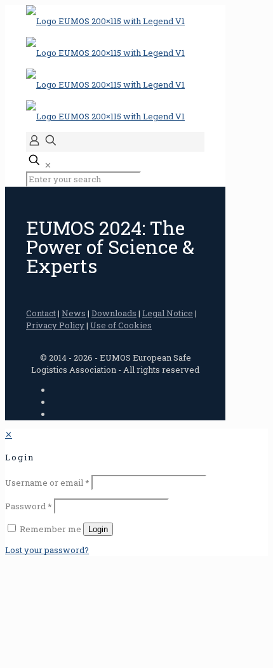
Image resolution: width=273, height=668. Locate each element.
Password (28, 506)
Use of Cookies (121, 325)
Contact (41, 313)
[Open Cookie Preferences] (100, 656)
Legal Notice (167, 313)
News (74, 313)
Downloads (113, 313)
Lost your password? (47, 550)
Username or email (47, 482)
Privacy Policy (55, 325)
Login (98, 529)
